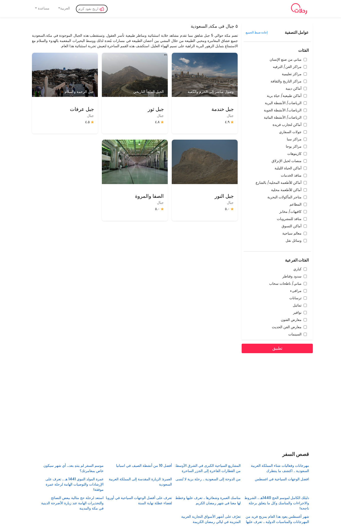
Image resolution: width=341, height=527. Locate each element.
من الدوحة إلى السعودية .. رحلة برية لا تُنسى (207, 479)
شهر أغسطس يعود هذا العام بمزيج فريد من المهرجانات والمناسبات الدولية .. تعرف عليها (277, 519)
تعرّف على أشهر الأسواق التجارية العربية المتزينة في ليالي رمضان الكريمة (210, 519)
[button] (63, 8)
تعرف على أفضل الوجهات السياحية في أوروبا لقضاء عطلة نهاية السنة (139, 500)
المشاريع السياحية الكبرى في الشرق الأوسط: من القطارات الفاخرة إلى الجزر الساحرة (207, 468)
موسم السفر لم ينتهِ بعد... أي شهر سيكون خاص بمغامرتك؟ (73, 468)
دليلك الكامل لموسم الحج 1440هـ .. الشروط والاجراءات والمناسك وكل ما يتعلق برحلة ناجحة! (276, 503)
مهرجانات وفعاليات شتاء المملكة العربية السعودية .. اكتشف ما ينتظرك (280, 468)
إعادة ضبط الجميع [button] (257, 32)
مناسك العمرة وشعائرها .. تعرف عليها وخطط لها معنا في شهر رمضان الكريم (207, 500)
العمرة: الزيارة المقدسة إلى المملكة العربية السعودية (140, 482)
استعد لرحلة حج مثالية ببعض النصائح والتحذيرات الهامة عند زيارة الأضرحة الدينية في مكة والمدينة (72, 503)
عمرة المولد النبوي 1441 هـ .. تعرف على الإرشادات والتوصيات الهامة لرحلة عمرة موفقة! (74, 484)
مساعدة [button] (43, 8)
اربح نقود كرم (88, 8)
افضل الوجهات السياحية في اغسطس (282, 479)
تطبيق (277, 348)
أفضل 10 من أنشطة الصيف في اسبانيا (144, 465)
